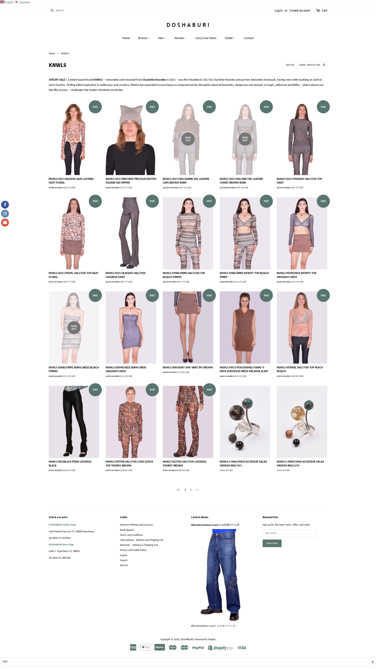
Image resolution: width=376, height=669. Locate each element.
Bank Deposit (127, 530)
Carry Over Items (206, 37)
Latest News (199, 517)
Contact (249, 37)
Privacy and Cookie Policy (133, 550)
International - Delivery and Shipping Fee (141, 540)
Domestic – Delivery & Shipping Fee (139, 545)
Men (161, 37)
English (9, 2)
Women (180, 37)
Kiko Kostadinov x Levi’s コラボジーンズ (215, 524)
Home (126, 37)
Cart (324, 10)
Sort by (290, 65)
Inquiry (123, 555)
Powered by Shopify (205, 639)
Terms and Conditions (131, 535)
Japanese (24, 2)
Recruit (124, 565)
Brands (143, 37)
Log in (279, 10)
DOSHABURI (186, 639)
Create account (299, 10)
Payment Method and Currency (136, 525)
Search (123, 560)
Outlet (229, 37)
